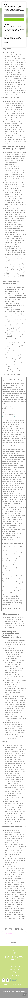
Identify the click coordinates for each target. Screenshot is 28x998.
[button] (14, 15)
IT (21, 1)
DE (26, 1)
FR (20, 1)
